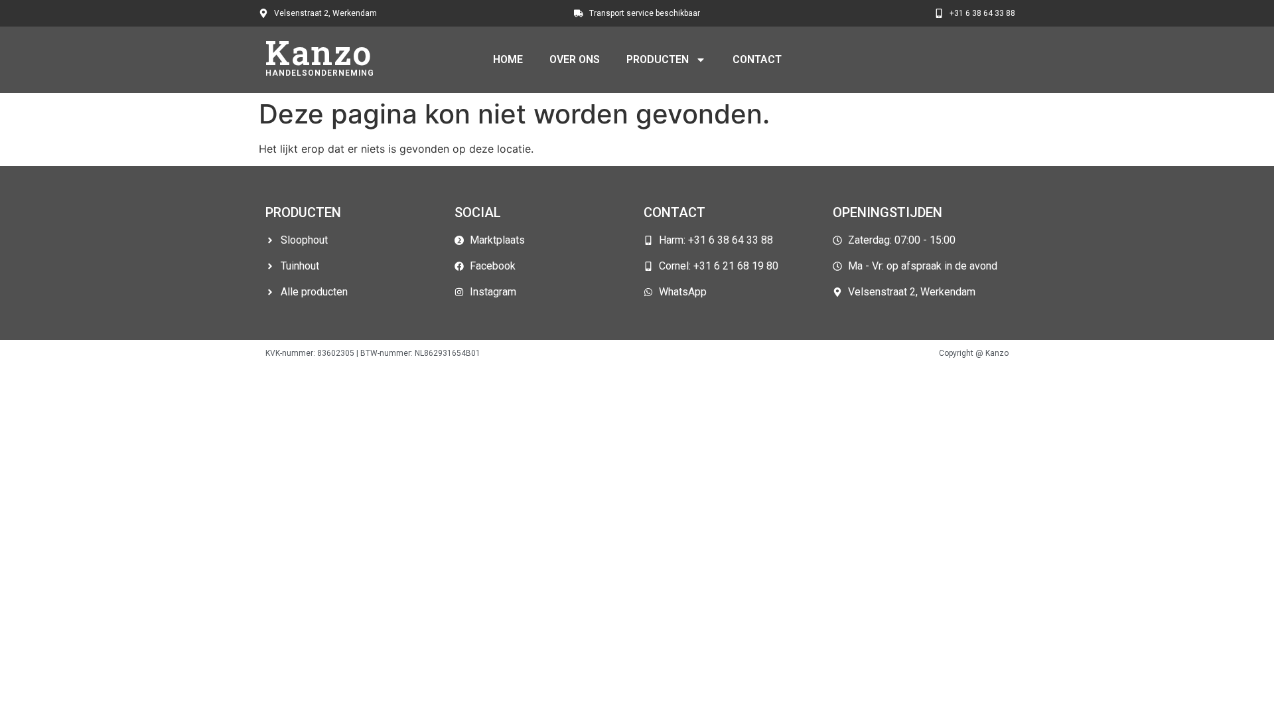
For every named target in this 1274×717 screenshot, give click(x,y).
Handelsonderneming (319, 73)
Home (508, 59)
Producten (657, 59)
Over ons (574, 59)
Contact (757, 59)
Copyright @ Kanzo (974, 353)
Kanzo (318, 52)
